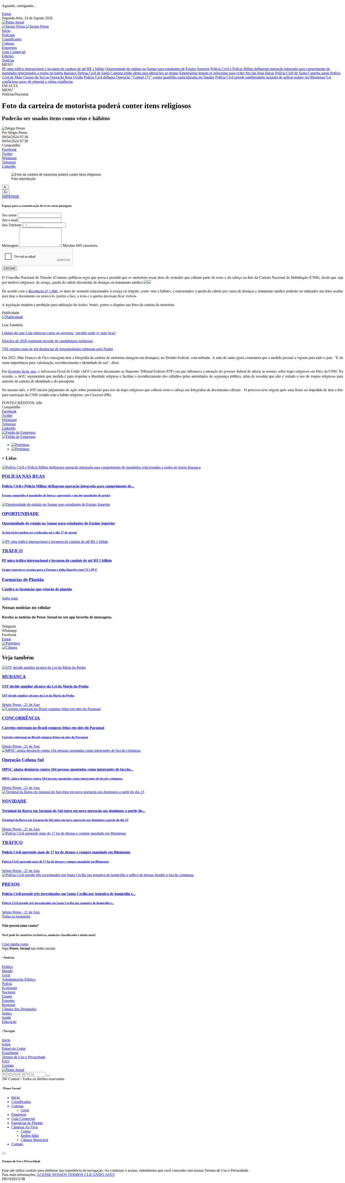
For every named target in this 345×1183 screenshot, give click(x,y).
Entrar (6, 14)
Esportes (8, 1001)
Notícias (8, 60)
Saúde (6, 1018)
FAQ (5, 1061)
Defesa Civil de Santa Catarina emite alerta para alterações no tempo (127, 73)
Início (6, 31)
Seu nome (9, 215)
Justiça (7, 1013)
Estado (7, 996)
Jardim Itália (30, 1136)
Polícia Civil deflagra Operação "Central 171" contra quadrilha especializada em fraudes (149, 77)
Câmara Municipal (34, 1140)
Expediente (10, 1053)
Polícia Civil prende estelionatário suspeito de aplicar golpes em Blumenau (270, 77)
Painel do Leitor (14, 1049)
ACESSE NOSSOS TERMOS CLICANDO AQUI (76, 1175)
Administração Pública (18, 979)
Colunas (8, 43)
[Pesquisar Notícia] (48, 1075)
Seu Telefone (11, 225)
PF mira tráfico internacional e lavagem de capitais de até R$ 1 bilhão (53, 69)
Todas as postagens (16, 916)
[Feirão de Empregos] (18, 432)
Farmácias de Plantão (27, 1123)
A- (5, 187)
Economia (9, 988)
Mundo (7, 971)
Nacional (8, 992)
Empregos (9, 48)
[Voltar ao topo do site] (4, 1153)
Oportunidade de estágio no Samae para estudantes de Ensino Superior (157, 69)
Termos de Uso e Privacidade (23, 1057)
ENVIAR (9, 268)
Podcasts (8, 35)
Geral (6, 975)
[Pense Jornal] (13, 22)
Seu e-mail (10, 220)
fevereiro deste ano (22, 371)
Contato (8, 1065)
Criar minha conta (15, 944)
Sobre (6, 1044)
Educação (9, 1022)
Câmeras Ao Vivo (24, 1127)
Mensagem (10, 245)
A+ (6, 192)
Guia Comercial (13, 52)
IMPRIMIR (10, 197)
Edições (8, 56)
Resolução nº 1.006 (43, 290)
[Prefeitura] (20, 445)
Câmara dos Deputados (19, 1009)
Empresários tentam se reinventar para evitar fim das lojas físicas (226, 73)
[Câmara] (9, 647)
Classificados (11, 39)
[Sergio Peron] (25, 26)
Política (7, 967)
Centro (26, 1131)
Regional (8, 1005)
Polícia (7, 984)
